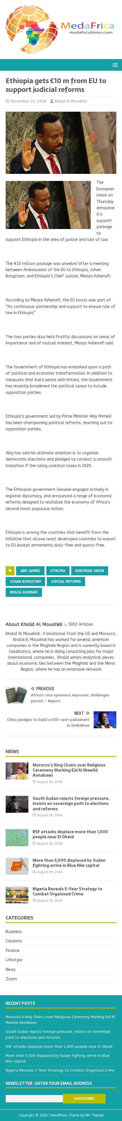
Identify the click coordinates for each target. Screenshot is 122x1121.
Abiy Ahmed (30, 571)
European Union (89, 571)
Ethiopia (58, 571)
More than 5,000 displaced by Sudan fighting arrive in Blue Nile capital (69, 863)
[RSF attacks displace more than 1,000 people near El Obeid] (17, 843)
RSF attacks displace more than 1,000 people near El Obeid (70, 834)
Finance (13, 950)
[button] (114, 65)
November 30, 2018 (28, 101)
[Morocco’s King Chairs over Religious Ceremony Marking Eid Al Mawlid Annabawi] (17, 776)
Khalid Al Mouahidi (71, 101)
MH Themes (94, 1115)
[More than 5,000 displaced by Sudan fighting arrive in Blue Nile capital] (17, 871)
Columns (14, 941)
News (12, 751)
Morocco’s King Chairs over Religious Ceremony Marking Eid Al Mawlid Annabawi (69, 770)
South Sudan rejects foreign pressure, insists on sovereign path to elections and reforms (71, 803)
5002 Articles (80, 624)
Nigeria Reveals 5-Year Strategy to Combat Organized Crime (67, 891)
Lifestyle (14, 960)
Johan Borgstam (25, 582)
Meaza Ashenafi (24, 592)
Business (14, 931)
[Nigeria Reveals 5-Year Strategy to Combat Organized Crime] (17, 900)
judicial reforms (66, 582)
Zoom (11, 979)
